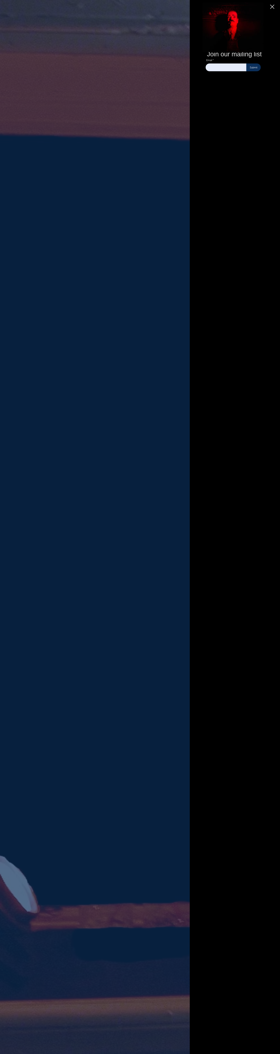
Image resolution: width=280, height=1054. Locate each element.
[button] (272, 6)
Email (209, 60)
